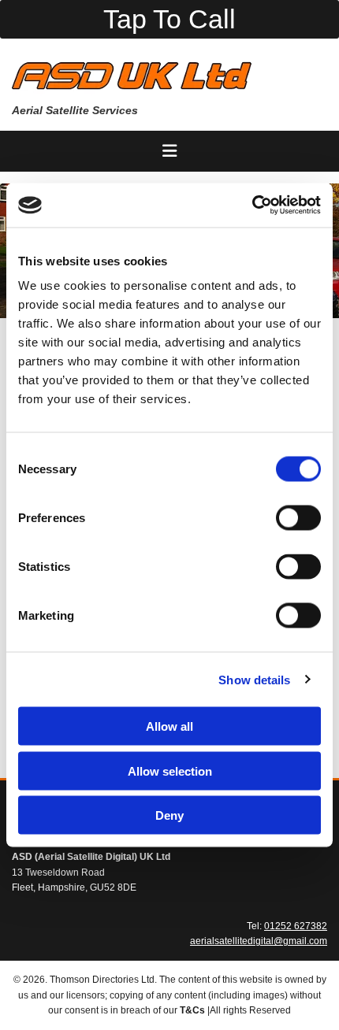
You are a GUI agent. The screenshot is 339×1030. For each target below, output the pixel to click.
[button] (169, 19)
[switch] (298, 518)
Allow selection (170, 770)
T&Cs (192, 1010)
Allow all (169, 726)
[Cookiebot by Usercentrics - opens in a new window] (252, 205)
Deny (169, 815)
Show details (254, 679)
